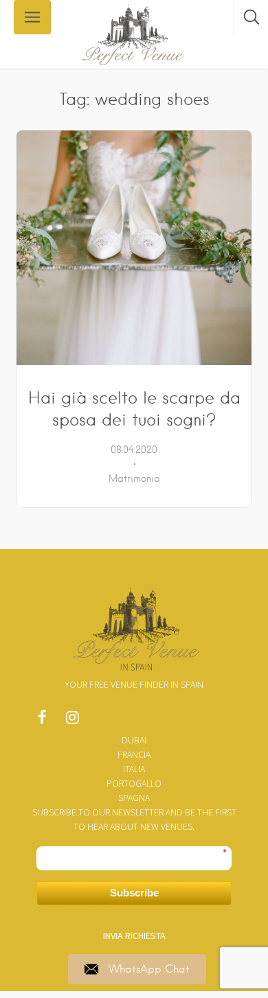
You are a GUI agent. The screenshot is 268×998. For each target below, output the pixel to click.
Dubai (134, 740)
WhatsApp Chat (149, 969)
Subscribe (134, 892)
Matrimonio (134, 478)
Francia (134, 754)
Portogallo (134, 783)
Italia (134, 769)
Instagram (72, 721)
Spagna (134, 797)
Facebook (42, 721)
